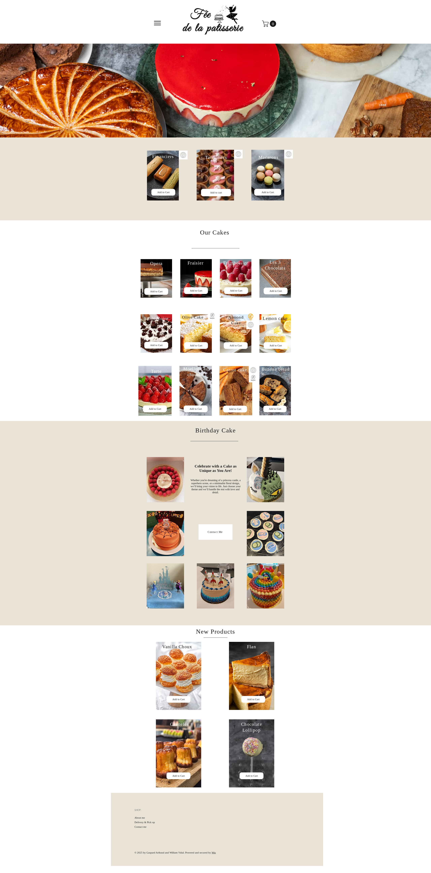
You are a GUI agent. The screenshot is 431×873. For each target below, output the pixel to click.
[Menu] (157, 23)
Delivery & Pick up (145, 822)
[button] (270, 24)
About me (140, 817)
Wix (214, 852)
